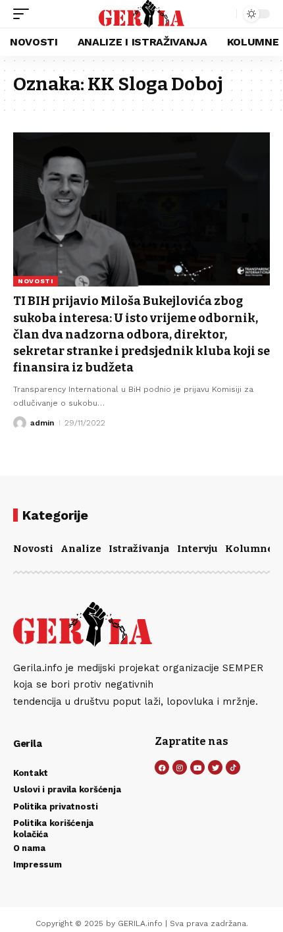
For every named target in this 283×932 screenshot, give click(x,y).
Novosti (33, 549)
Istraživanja (139, 549)
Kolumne (249, 549)
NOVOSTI (35, 281)
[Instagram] (179, 767)
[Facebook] (162, 767)
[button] (24, 14)
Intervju (197, 549)
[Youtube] (197, 767)
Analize (81, 549)
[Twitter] (215, 767)
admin (42, 422)
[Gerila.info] (142, 14)
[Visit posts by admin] (19, 422)
